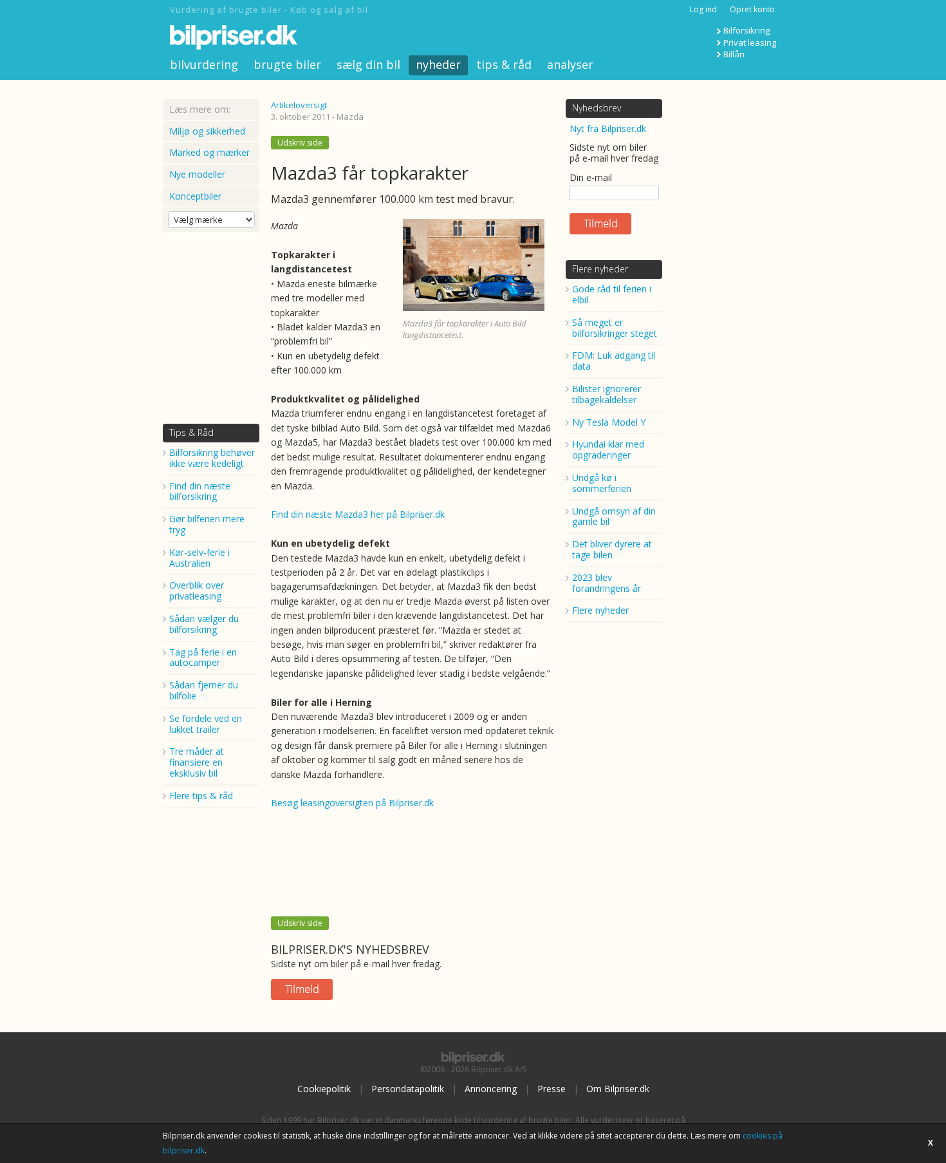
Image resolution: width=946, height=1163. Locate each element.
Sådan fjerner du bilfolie (203, 690)
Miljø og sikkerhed (207, 131)
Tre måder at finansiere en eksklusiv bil (196, 762)
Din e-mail (591, 177)
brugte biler (287, 64)
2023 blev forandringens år (606, 582)
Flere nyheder (600, 269)
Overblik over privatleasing (196, 590)
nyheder (438, 64)
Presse (551, 1089)
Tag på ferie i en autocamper (203, 657)
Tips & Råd (191, 432)
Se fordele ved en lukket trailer (205, 723)
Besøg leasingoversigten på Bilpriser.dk (352, 803)
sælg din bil (368, 64)
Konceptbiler (195, 196)
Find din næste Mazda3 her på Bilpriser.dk (358, 514)
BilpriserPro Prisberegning (381, 1131)
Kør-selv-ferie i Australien (199, 557)
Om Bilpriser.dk (617, 1089)
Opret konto (752, 9)
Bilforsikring (746, 30)
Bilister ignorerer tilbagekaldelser (606, 394)
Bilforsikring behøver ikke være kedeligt (212, 457)
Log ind (703, 9)
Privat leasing (749, 42)
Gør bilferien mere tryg (207, 524)
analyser (570, 64)
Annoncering (491, 1089)
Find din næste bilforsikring (199, 491)
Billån (734, 54)
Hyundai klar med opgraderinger (608, 449)
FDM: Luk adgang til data (613, 360)
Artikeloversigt (299, 105)
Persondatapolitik (407, 1089)
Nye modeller (197, 174)
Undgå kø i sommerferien (601, 483)
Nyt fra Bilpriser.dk (608, 128)
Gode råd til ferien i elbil (611, 294)
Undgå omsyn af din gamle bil (614, 516)
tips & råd (504, 64)
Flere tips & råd (201, 796)
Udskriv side (299, 142)
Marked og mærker (209, 152)
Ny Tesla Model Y (608, 422)
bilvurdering (204, 64)
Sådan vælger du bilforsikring (204, 624)
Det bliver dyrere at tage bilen (612, 549)
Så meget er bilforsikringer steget (614, 327)
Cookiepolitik (324, 1089)
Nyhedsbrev (596, 108)
